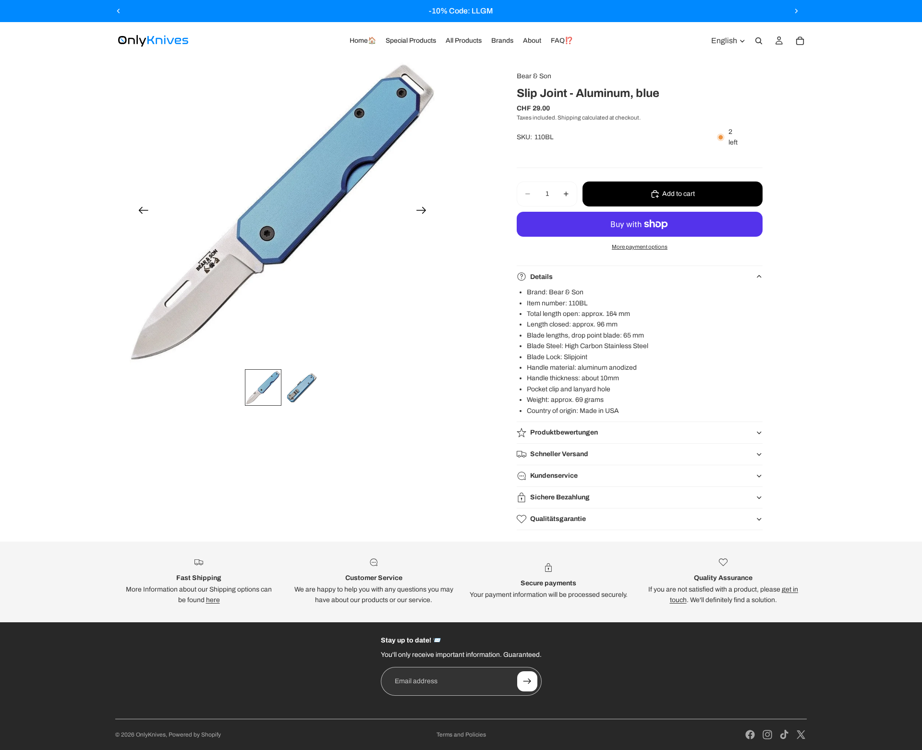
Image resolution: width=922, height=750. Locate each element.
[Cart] (800, 40)
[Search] (758, 40)
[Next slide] (796, 11)
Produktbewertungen (564, 432)
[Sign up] (527, 681)
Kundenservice (554, 475)
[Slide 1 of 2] (263, 387)
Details (541, 276)
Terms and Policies (461, 734)
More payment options (639, 247)
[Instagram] (767, 734)
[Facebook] (750, 734)
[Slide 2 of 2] (301, 387)
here (213, 600)
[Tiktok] (784, 734)
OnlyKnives (151, 734)
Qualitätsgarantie (558, 518)
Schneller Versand (559, 454)
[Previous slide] (118, 11)
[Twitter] (801, 734)
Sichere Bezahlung (560, 497)
